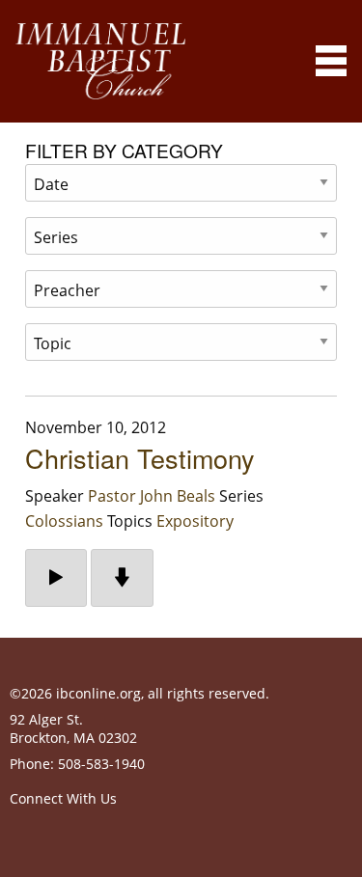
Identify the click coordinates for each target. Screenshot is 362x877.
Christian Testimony (140, 458)
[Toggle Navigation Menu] (331, 61)
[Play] (56, 578)
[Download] (122, 578)
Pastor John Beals (151, 496)
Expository (195, 521)
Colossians (64, 521)
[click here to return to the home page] (100, 61)
